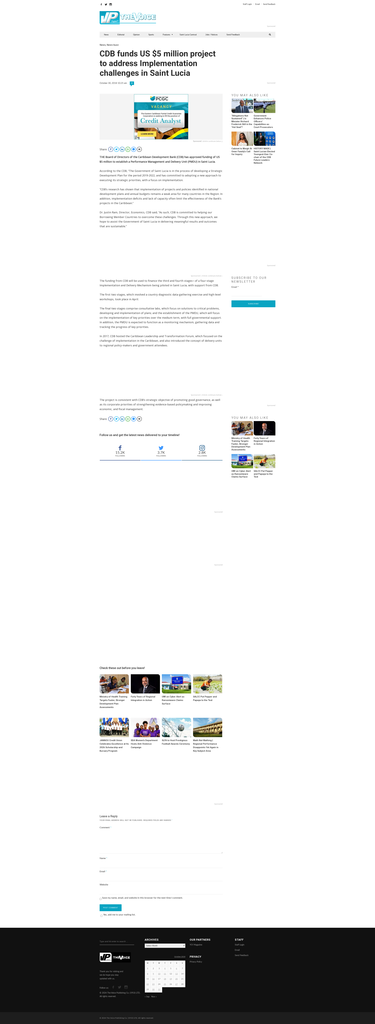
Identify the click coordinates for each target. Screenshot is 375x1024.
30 (153, 990)
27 (176, 984)
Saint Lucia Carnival (188, 35)
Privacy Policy (196, 962)
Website (104, 884)
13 (176, 974)
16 (153, 979)
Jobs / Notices (211, 35)
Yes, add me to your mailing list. (119, 915)
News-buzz (113, 45)
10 (159, 974)
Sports (151, 35)
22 (147, 984)
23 (153, 984)
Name (103, 858)
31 (159, 990)
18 (165, 979)
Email (257, 4)
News (106, 35)
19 (171, 979)
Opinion (136, 35)
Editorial (120, 35)
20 (176, 979)
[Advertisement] (223, 17)
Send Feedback (269, 4)
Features (166, 35)
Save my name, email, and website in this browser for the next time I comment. (142, 898)
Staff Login (247, 4)
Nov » (154, 997)
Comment (105, 827)
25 (165, 984)
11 (165, 974)
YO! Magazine (196, 945)
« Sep (147, 997)
